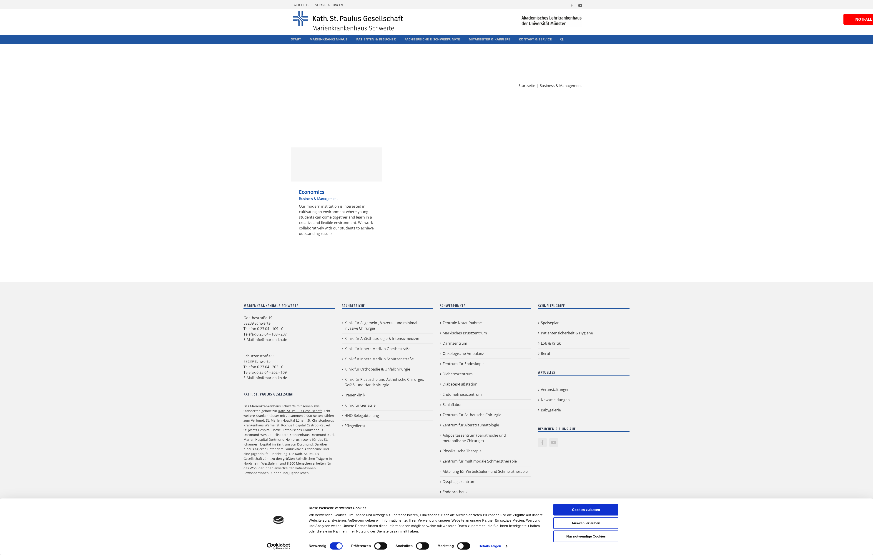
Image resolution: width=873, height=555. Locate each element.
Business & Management (318, 198)
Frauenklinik (354, 395)
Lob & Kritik (551, 343)
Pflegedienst (355, 425)
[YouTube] (553, 442)
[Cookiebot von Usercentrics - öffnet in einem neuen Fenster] (279, 546)
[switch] (380, 546)
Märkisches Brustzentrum (465, 333)
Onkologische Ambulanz (463, 353)
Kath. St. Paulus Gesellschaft (300, 411)
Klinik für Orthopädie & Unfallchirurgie (377, 369)
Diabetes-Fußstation (460, 384)
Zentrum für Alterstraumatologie (471, 425)
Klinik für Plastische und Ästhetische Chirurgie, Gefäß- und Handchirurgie (384, 382)
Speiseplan (550, 322)
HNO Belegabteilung (361, 415)
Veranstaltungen (555, 389)
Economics (336, 164)
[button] (561, 39)
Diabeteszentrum (458, 373)
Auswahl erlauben (586, 523)
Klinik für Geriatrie (360, 405)
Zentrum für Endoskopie (463, 363)
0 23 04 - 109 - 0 (270, 328)
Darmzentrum (455, 343)
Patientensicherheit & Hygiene (567, 333)
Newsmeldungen (555, 399)
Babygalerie (551, 410)
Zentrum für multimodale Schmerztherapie (480, 461)
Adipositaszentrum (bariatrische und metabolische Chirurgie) (474, 438)
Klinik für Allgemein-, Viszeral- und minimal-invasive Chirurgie (381, 325)
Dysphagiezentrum (459, 481)
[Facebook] (542, 442)
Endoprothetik (455, 491)
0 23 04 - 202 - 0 (270, 366)
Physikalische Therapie (462, 450)
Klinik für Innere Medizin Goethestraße (377, 348)
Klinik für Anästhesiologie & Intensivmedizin (381, 338)
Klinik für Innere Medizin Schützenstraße (379, 358)
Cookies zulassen (586, 510)
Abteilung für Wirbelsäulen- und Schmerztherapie (485, 471)
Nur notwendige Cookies (586, 536)
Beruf (545, 353)
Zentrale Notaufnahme (462, 322)
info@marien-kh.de (271, 339)
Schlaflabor (452, 404)
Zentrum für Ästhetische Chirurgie (472, 414)
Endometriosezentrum (462, 394)
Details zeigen (490, 546)
